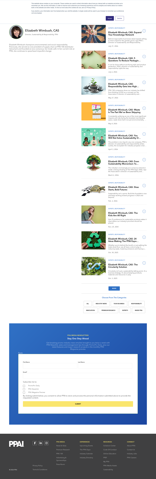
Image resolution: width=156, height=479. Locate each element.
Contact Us (131, 450)
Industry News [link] (101, 303)
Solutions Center (109, 446)
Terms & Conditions (40, 470)
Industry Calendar (86, 454)
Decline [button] (119, 18)
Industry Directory (86, 458)
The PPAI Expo (85, 450)
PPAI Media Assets (110, 466)
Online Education (109, 454)
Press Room (60, 464)
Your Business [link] (119, 303)
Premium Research (63, 450)
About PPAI (131, 446)
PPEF (105, 458)
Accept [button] (110, 18)
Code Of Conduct (109, 450)
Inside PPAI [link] (138, 310)
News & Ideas (61, 446)
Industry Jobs (132, 454)
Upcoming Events (86, 446)
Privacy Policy (37, 466)
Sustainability (108, 470)
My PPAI (106, 462)
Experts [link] (125, 310)
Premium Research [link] (108, 310)
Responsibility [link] (136, 303)
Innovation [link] (90, 310)
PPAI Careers (131, 458)
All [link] (88, 303)
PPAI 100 (59, 454)
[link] (93, 37)
